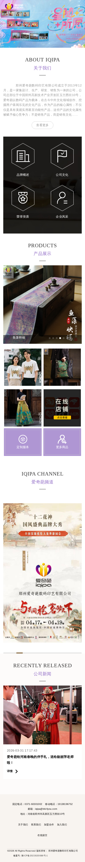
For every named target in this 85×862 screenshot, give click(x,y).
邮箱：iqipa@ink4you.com (42, 809)
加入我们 (62, 824)
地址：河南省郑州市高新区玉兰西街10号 (42, 814)
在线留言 (42, 835)
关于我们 (23, 824)
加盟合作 (49, 824)
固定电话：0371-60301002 (27, 804)
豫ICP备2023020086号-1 (34, 855)
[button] (50, 338)
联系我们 (36, 824)
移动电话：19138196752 (59, 804)
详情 (10, 771)
